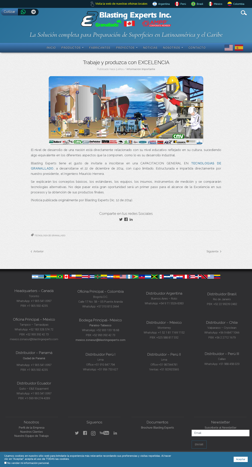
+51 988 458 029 (228, 364)
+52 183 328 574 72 (41, 329)
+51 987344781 (168, 364)
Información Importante (141, 69)
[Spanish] (238, 47)
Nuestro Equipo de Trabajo (31, 435)
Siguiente (213, 251)
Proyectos (125, 47)
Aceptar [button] (240, 459)
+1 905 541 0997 (40, 301)
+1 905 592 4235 (37, 305)
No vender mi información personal (28, 463)
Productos (71, 47)
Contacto (197, 47)
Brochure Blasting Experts (157, 427)
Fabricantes (99, 47)
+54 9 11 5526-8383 (171, 303)
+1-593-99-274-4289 (37, 398)
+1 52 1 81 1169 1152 (171, 332)
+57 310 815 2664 (107, 306)
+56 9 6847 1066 (228, 332)
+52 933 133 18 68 (107, 330)
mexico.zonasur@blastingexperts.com (34, 339)
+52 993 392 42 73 (37, 334)
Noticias (150, 47)
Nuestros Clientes (31, 431)
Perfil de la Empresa (31, 427)
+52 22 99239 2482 (225, 304)
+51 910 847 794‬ (104, 364)
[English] (228, 47)
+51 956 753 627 (107, 369)
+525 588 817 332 (167, 337)
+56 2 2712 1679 (225, 337)
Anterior (38, 251)
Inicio (51, 47)
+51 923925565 (169, 369)
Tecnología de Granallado (49, 235)
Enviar (199, 444)
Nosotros (172, 47)
